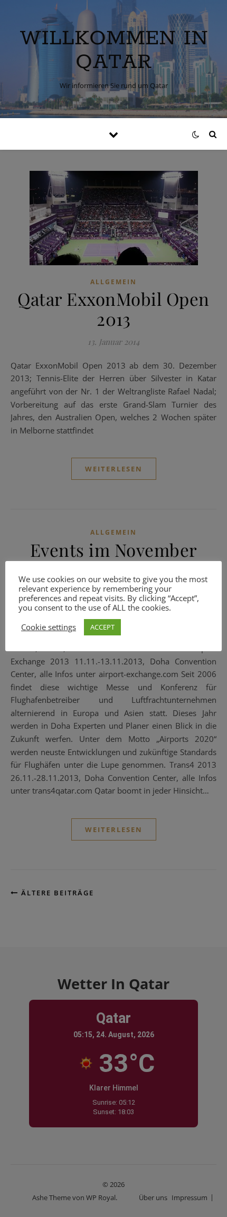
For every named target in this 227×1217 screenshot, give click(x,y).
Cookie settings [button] (48, 627)
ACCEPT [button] (102, 627)
